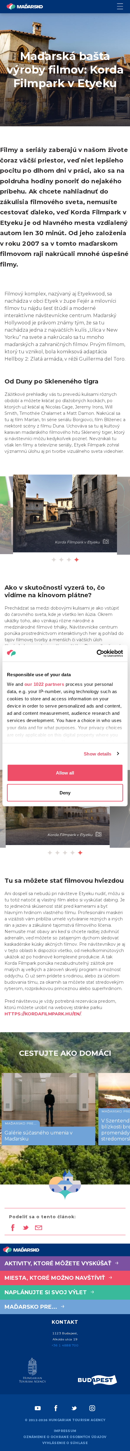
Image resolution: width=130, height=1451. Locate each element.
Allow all (65, 772)
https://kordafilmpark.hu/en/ (43, 1014)
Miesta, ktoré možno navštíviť (55, 1278)
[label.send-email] (38, 1228)
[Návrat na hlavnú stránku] (25, 6)
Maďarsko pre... (32, 1307)
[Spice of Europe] (97, 1380)
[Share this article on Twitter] (25, 1228)
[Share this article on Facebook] (12, 1228)
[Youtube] (38, 1408)
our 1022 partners (44, 683)
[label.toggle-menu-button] (123, 6)
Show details (97, 753)
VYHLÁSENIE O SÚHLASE (65, 1443)
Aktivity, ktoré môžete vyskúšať (59, 1263)
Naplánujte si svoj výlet (46, 1292)
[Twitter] (74, 1408)
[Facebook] (56, 1408)
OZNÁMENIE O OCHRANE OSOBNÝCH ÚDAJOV (65, 1437)
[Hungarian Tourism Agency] (32, 1371)
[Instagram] (92, 1408)
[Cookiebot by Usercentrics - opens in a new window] (96, 653)
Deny (65, 792)
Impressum (65, 1431)
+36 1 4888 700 (65, 1345)
